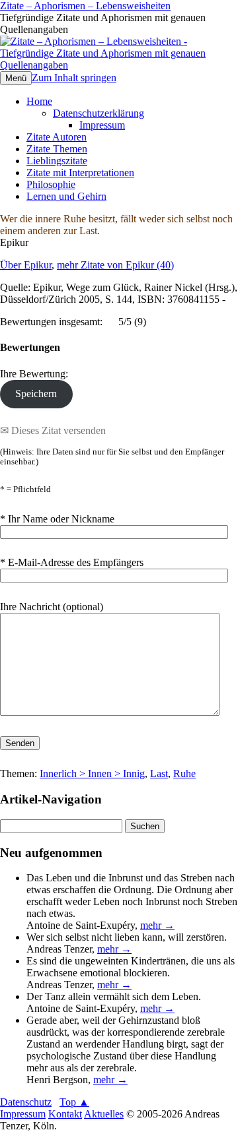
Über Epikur (26, 264)
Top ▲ (74, 1102)
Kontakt (65, 1113)
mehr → (157, 925)
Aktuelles (104, 1113)
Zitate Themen (56, 148)
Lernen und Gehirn (66, 196)
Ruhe (184, 773)
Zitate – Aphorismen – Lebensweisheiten (85, 5)
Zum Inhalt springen (74, 77)
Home (39, 101)
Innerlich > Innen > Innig (92, 773)
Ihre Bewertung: (36, 373)
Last (159, 773)
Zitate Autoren (56, 136)
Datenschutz (26, 1102)
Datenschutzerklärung (98, 113)
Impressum (102, 125)
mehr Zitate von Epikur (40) (115, 264)
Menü (15, 78)
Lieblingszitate (56, 160)
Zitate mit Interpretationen (80, 172)
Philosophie (50, 184)
